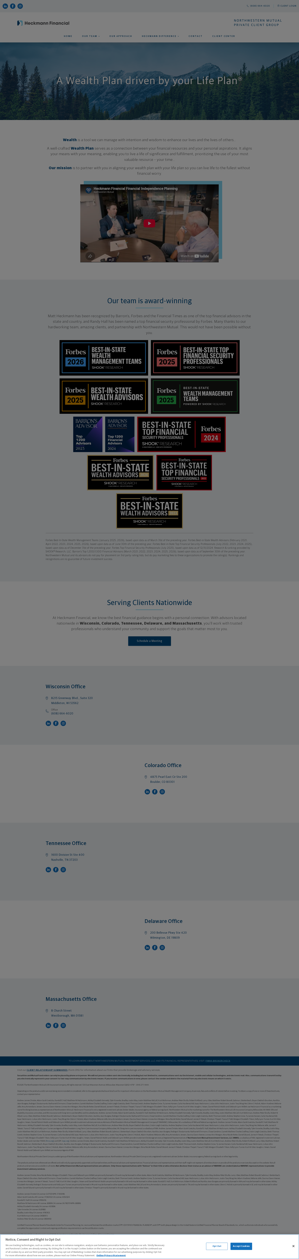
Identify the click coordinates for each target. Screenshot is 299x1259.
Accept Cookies (241, 1246)
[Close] (293, 1246)
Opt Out (216, 1246)
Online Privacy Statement (111, 1255)
